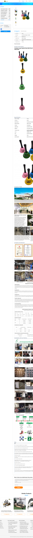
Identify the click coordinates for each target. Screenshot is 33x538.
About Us (1, 524)
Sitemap (1, 525)
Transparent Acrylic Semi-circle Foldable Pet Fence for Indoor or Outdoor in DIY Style (24, 531)
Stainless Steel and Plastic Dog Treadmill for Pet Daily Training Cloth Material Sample (19, 511)
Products (1, 523)
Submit (18, 487)
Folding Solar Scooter (5, 18)
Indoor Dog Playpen (5, 13)
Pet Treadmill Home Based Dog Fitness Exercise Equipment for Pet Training (12, 523)
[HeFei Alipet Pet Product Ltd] (6, 1)
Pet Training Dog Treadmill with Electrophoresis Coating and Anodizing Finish (6, 511)
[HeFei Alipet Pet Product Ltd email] (1, 29)
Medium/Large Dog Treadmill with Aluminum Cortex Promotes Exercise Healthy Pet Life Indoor (12, 531)
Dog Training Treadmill (11, 520)
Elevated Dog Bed (5, 15)
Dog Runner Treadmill (5, 10)
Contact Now (5, 31)
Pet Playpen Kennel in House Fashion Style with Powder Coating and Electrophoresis (24, 527)
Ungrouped (5, 19)
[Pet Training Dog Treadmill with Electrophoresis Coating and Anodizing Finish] (7, 504)
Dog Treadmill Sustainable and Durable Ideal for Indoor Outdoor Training (12, 527)
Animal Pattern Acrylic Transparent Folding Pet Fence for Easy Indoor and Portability (24, 523)
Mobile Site (1, 526)
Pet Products (5, 16)
